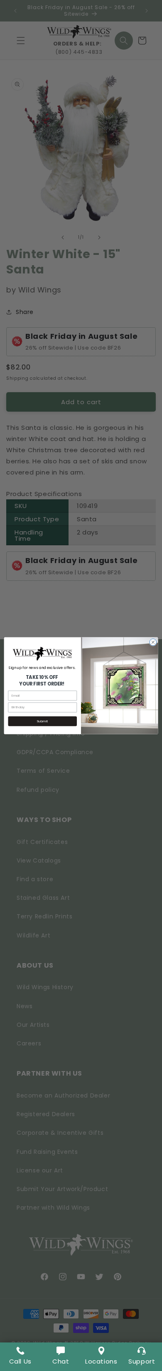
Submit (42, 721)
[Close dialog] (153, 642)
